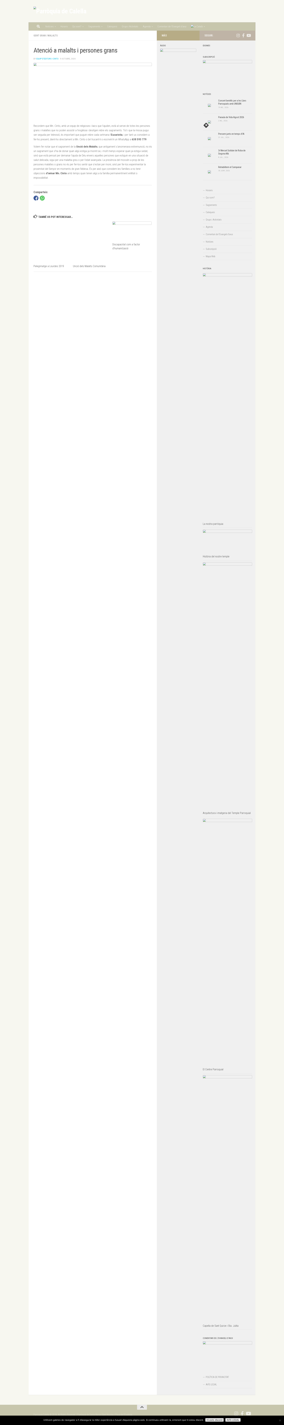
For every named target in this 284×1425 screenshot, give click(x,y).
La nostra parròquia (213, 523)
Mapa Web (210, 256)
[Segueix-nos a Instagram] (238, 35)
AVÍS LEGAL (211, 1384)
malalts (52, 35)
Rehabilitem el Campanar (229, 167)
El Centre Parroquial (213, 1069)
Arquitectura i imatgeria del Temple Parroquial (227, 813)
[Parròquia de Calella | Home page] (60, 11)
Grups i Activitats (130, 26)
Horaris (64, 26)
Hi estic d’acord (214, 1420)
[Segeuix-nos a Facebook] (243, 35)
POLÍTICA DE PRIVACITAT (217, 1377)
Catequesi (112, 26)
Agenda (147, 26)
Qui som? (76, 26)
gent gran (40, 35)
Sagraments (94, 26)
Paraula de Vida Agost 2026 (231, 117)
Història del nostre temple (216, 556)
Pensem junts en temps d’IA (231, 134)
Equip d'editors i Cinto (47, 58)
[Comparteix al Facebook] (36, 198)
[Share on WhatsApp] (42, 198)
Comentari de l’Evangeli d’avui (171, 26)
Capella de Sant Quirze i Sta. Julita (220, 1325)
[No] (280, 1420)
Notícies (49, 26)
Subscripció (211, 249)
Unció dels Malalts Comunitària (89, 266)
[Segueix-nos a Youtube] (248, 35)
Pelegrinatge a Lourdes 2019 (49, 266)
